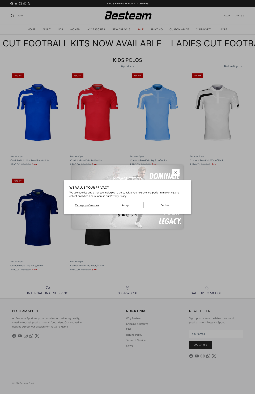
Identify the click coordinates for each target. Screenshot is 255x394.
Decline (164, 205)
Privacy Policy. (118, 195)
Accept (125, 205)
